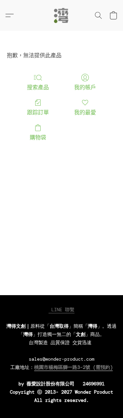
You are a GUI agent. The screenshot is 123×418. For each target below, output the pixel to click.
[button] (61, 15)
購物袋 (38, 137)
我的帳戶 (85, 87)
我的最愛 (85, 112)
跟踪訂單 (38, 112)
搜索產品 (38, 87)
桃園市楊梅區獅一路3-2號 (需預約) (73, 367)
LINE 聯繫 (61, 309)
